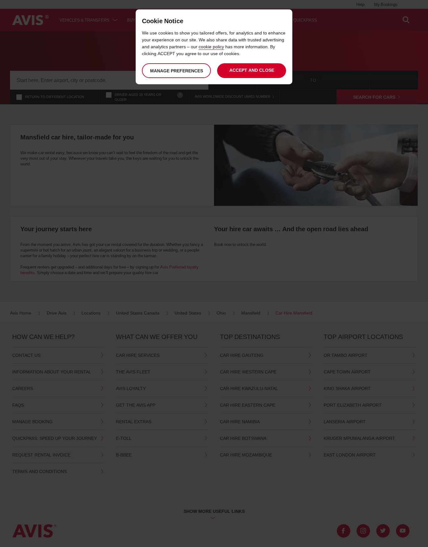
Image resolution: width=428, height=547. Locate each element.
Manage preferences (176, 71)
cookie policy (211, 46)
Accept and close (251, 70)
